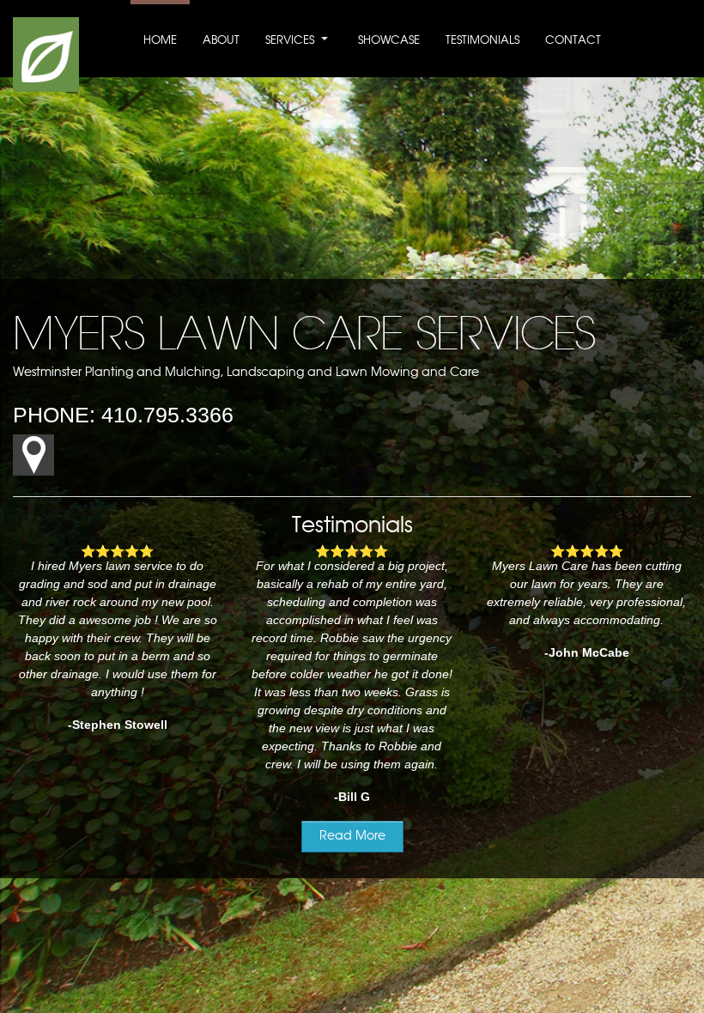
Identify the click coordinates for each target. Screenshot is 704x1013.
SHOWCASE (389, 40)
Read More (352, 836)
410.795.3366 (167, 415)
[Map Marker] (33, 471)
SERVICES (289, 40)
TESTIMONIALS (482, 40)
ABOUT (221, 40)
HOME (160, 40)
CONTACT (573, 40)
